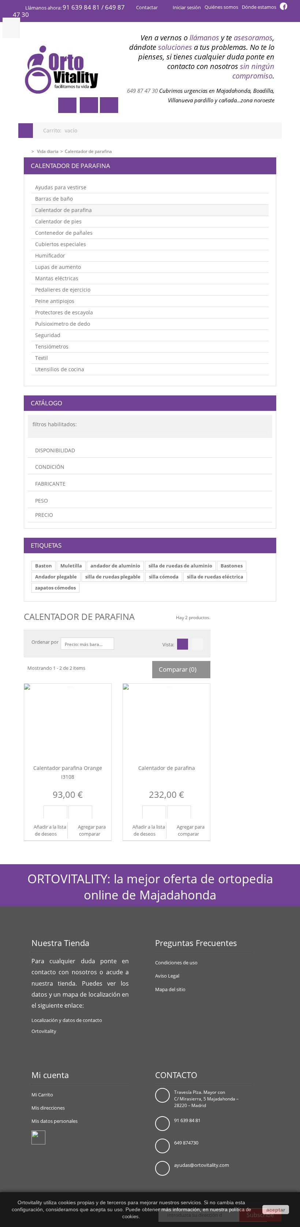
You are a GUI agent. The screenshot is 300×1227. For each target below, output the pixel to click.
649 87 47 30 (142, 90)
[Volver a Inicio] (26, 150)
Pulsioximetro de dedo (62, 323)
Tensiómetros (51, 346)
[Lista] (198, 644)
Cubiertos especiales (60, 244)
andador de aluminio (115, 565)
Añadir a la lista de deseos (49, 830)
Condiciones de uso (176, 962)
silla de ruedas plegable (112, 576)
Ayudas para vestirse (60, 187)
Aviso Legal (167, 975)
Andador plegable (56, 576)
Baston (43, 565)
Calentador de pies (58, 221)
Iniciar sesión (186, 7)
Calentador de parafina (63, 210)
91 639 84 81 (187, 1120)
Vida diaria (48, 151)
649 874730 (186, 1142)
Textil (41, 357)
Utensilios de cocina (59, 369)
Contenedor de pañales (64, 232)
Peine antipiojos (54, 300)
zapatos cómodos (55, 587)
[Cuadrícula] (183, 644)
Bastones (232, 565)
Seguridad (47, 335)
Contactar (147, 7)
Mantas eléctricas (56, 278)
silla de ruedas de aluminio (180, 565)
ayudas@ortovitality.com (201, 1165)
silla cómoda (164, 576)
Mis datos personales (54, 1121)
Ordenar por (45, 642)
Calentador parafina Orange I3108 (67, 772)
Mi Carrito (42, 1094)
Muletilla (71, 565)
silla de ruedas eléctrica (215, 576)
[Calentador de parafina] (166, 718)
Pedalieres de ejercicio (62, 289)
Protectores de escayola (64, 312)
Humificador (50, 255)
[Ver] (80, 812)
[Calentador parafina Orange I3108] (67, 718)
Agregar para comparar (92, 830)
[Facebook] (38, 1137)
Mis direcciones (48, 1107)
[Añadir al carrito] (55, 812)
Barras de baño (54, 198)
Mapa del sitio (170, 989)
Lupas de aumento (58, 266)
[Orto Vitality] (62, 69)
